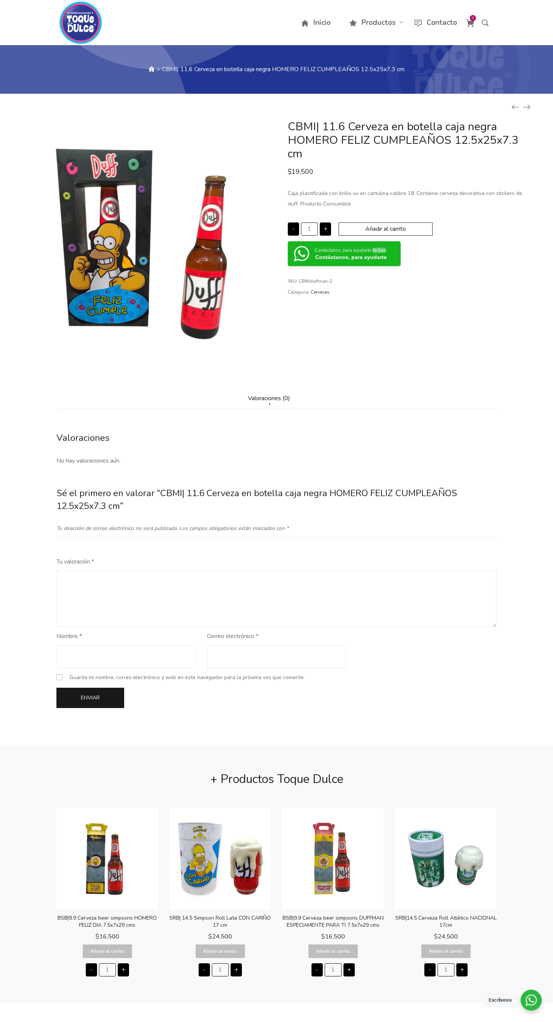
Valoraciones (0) (269, 398)
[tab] (269, 402)
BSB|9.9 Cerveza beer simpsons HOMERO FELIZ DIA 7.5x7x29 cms (107, 921)
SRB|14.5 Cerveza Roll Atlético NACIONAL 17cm (446, 921)
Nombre (69, 636)
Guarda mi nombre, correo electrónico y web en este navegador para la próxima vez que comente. (187, 677)
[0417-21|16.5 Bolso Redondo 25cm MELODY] (526, 107)
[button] (107, 951)
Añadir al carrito (385, 229)
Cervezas (320, 292)
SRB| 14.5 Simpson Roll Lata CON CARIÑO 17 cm (220, 921)
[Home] (152, 69)
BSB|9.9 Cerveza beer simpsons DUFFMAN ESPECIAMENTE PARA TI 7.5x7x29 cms (333, 921)
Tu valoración (75, 561)
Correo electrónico (232, 636)
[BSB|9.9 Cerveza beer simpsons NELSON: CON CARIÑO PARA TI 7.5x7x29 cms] (515, 107)
